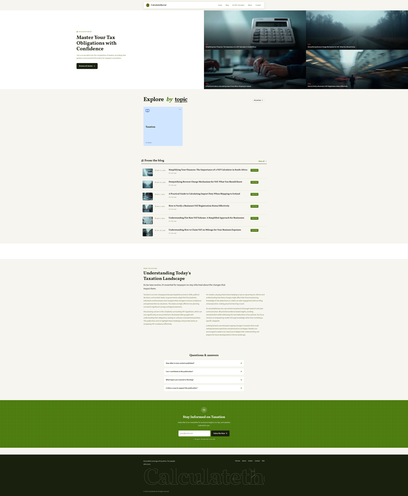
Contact (258, 5)
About (250, 5)
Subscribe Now (219, 433)
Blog (227, 5)
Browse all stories (86, 66)
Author (250, 461)
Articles (237, 461)
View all (262, 161)
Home (220, 5)
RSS (263, 461)
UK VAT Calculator (238, 5)
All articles (257, 100)
